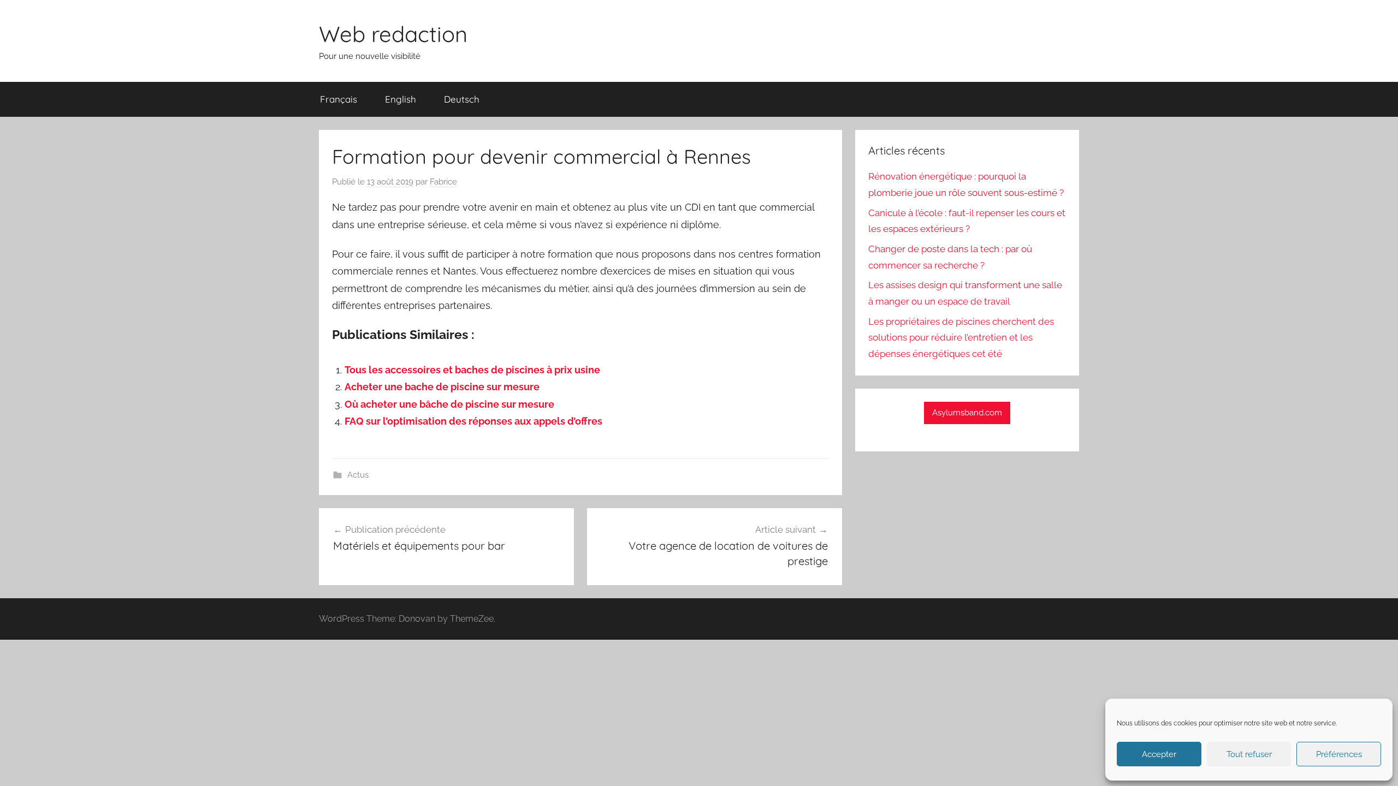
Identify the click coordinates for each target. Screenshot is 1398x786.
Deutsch (461, 99)
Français (338, 99)
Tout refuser (1249, 754)
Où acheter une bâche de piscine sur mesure (449, 404)
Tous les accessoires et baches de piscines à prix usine (472, 370)
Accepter (1159, 754)
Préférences (1339, 754)
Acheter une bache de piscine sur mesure (442, 386)
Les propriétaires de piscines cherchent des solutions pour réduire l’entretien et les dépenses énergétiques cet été (961, 338)
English (400, 99)
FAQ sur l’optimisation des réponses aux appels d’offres (473, 421)
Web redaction (393, 33)
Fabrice (443, 182)
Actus (358, 475)
